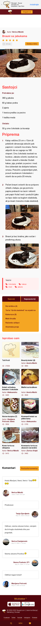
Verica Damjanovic (19, 541)
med (10, 287)
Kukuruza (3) (10, 314)
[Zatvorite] (1, 4)
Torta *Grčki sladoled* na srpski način (20, 310)
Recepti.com (4, 611)
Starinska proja (12, 327)
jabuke (20, 287)
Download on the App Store (14, 604)
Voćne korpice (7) (11, 411)
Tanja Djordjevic (23, 513)
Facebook (7, 617)
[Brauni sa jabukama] (22, 217)
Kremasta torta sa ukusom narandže (30, 441)
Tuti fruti (11, 354)
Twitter (13, 617)
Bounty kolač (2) (30, 354)
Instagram (27, 617)
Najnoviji (11, 299)
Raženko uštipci (12, 323)
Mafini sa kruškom (30, 382)
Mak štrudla (10, 318)
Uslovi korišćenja (31, 610)
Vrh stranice (19, 598)
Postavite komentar (29, 468)
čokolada (12, 284)
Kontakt (17, 612)
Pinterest (34, 617)
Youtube (19, 617)
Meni (20, 623)
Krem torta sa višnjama (11, 441)
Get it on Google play (28, 604)
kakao (24, 284)
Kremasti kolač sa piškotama (30, 411)
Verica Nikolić (18, 32)
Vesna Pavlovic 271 (21, 562)
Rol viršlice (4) (11, 306)
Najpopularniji (30, 299)
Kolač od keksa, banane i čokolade (11, 382)
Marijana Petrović (19, 583)
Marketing (10, 612)
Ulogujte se (27, 12)
